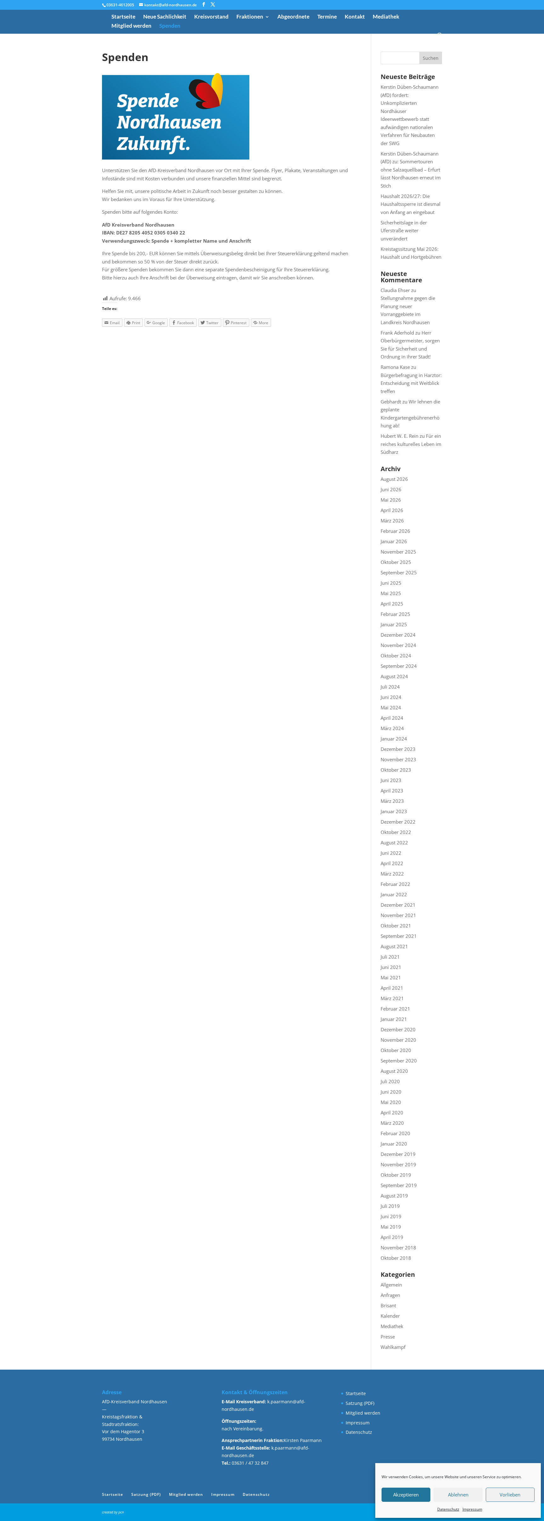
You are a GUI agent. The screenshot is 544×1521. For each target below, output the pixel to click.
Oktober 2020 (396, 1050)
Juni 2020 (391, 1092)
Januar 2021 (394, 1019)
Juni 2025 (391, 583)
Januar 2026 (394, 541)
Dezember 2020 (398, 1029)
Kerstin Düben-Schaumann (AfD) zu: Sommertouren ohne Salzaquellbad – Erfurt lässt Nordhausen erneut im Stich (411, 169)
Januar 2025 (394, 624)
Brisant (388, 1305)
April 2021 (392, 988)
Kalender (390, 1316)
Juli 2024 (390, 687)
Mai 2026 (391, 500)
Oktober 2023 (396, 770)
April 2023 (392, 790)
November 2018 (398, 1247)
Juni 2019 (391, 1216)
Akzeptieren (406, 1494)
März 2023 (392, 801)
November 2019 (398, 1164)
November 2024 (398, 645)
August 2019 (394, 1195)
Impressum (472, 1509)
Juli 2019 (390, 1206)
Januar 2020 (394, 1144)
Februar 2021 (395, 1009)
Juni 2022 (391, 853)
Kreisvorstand (211, 17)
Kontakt (355, 17)
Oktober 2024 (396, 655)
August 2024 (394, 676)
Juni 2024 (391, 697)
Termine (327, 17)
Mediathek (386, 17)
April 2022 (392, 863)
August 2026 (394, 479)
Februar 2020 (395, 1133)
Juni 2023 (391, 780)
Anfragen (390, 1295)
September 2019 (399, 1185)
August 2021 (394, 946)
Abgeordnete (293, 17)
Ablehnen (458, 1494)
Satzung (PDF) (360, 1403)
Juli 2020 (390, 1081)
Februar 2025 (395, 614)
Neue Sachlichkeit (164, 17)
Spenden (169, 26)
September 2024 (399, 666)
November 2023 (398, 759)
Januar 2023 (394, 811)
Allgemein (391, 1285)
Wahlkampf (393, 1347)
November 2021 (398, 915)
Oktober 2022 (396, 832)
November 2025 (398, 552)
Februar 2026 (395, 531)
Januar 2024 (394, 738)
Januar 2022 (394, 894)
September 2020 (399, 1060)
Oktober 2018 (396, 1258)
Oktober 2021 (396, 925)
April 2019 (392, 1237)
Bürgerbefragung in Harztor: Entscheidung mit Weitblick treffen (411, 383)
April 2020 (392, 1112)
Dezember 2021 (398, 905)
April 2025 (392, 603)
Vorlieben (510, 1494)
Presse (388, 1336)
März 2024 (392, 728)
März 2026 (392, 520)
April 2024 (392, 718)
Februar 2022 (395, 884)
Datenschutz (448, 1509)
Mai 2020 (391, 1102)
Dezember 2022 (398, 822)
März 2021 (392, 998)
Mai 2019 (391, 1227)
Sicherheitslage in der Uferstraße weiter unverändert (404, 230)
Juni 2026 (391, 489)
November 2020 (398, 1040)
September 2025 (399, 572)
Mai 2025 (391, 593)
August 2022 (394, 842)
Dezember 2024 (398, 635)
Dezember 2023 (398, 749)
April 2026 (392, 510)
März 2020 (392, 1123)
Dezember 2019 (398, 1154)
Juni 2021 (391, 967)
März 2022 (392, 873)
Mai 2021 (391, 977)
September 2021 (399, 936)
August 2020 (394, 1071)
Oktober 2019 (396, 1175)
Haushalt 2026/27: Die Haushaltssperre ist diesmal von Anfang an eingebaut (410, 204)
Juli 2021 (390, 957)
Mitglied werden (131, 26)
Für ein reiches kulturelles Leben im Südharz (411, 444)
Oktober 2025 (396, 562)
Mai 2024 (391, 707)
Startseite (123, 17)
